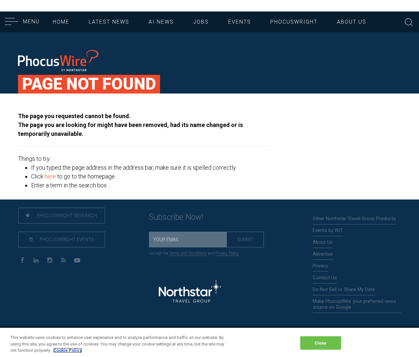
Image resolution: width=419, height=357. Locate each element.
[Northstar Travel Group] (190, 292)
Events (239, 22)
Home (61, 22)
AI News (161, 22)
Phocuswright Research (66, 215)
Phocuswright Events (66, 239)
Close (321, 342)
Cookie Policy (67, 350)
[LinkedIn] (36, 260)
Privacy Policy (227, 253)
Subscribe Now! (176, 217)
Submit (245, 239)
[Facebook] (22, 260)
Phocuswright (294, 22)
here (50, 176)
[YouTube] (77, 260)
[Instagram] (50, 260)
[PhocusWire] (58, 61)
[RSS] (63, 260)
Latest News (109, 22)
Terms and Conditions (188, 253)
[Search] (409, 21)
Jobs (201, 22)
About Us (351, 22)
